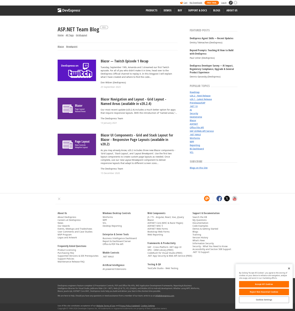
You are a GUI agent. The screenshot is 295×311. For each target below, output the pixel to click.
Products (151, 10)
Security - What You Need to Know (210, 246)
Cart (185, 2)
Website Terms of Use (105, 305)
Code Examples (200, 225)
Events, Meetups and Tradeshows (75, 228)
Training (197, 234)
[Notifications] (235, 3)
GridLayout (81, 35)
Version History (200, 237)
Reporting (195, 145)
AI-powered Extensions (114, 269)
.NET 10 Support (201, 252)
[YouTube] (234, 198)
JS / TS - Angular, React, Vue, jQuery (166, 217)
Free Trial (211, 2)
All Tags (70, 35)
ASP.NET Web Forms (158, 228)
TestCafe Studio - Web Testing (163, 268)
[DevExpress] (67, 3)
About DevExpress (67, 217)
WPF (192, 141)
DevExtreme (196, 116)
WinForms (195, 138)
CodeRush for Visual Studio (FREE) (165, 252)
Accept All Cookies (264, 284)
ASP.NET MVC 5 (155, 225)
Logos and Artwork (67, 237)
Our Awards (64, 225)
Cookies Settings (264, 300)
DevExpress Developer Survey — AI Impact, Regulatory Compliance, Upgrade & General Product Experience (212, 69)
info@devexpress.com (164, 295)
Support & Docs (197, 10)
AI (191, 109)
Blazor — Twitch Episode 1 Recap (124, 61)
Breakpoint (71, 46)
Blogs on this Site (199, 167)
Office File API (197, 127)
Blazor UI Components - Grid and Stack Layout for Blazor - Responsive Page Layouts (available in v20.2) (137, 139)
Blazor (61, 46)
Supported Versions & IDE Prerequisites (78, 255)
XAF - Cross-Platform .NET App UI (164, 247)
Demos (167, 10)
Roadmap (195, 92)
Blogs (216, 10)
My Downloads (196, 2)
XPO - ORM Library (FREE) (160, 249)
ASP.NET (194, 123)
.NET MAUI (195, 134)
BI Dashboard (197, 148)
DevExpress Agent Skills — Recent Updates (211, 38)
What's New (199, 240)
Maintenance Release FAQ (71, 261)
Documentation (200, 222)
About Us (231, 10)
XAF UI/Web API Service (202, 131)
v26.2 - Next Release (200, 95)
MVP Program (65, 234)
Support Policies (66, 258)
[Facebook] (219, 198)
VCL (191, 152)
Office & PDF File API (113, 244)
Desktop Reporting (112, 225)
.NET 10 (194, 106)
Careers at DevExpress (69, 219)
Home (61, 35)
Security (194, 113)
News (60, 222)
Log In (223, 2)
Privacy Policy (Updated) (129, 305)
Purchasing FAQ (66, 252)
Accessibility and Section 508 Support (212, 249)
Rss (104, 27)
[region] (264, 286)
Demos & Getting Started (205, 228)
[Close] (289, 268)
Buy (180, 10)
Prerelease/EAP (197, 102)
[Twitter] (227, 198)
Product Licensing (67, 249)
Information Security (203, 243)
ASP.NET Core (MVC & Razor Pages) (165, 222)
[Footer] (59, 199)
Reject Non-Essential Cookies (264, 292)
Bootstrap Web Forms (159, 231)
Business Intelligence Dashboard (120, 238)
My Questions (200, 219)
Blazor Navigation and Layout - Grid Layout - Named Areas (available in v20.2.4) (133, 101)
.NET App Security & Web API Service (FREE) (170, 255)
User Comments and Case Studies (75, 231)
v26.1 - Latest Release (201, 99)
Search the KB (200, 217)
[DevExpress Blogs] (207, 198)
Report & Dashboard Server (117, 241)
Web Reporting (155, 234)
